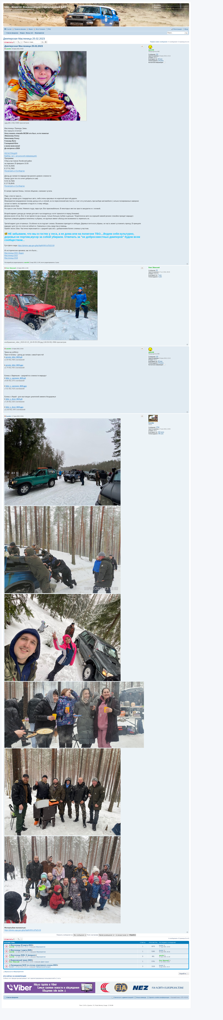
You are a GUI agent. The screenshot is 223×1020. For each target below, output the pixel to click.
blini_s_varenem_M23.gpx (16, 386)
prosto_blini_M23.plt (14, 357)
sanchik (151, 50)
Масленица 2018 (11, 258)
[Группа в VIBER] (49, 992)
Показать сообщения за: (65, 935)
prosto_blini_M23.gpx (14, 365)
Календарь (157, 5)
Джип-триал (45, 962)
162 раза (161, 432)
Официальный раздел (43, 967)
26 (157, 270)
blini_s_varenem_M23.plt (16, 378)
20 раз (160, 59)
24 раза (160, 60)
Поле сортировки (93, 935)
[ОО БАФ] (141, 992)
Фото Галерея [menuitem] (40, 29)
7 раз (160, 275)
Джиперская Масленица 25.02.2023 (24, 38)
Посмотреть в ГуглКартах (14, 171)
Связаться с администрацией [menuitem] (123, 997)
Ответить (8, 42)
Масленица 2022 (11, 255)
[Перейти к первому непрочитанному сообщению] (9, 945)
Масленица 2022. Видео (14, 253)
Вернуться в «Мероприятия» (14, 971)
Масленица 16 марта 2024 (21, 945)
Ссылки (9, 29)
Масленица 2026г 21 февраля (23, 955)
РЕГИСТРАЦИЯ (10, 153)
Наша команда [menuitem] (141, 997)
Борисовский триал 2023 (21, 960)
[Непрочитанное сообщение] (5, 48)
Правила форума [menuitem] (20, 29)
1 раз (160, 277)
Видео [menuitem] (31, 29)
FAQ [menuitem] (49, 29)
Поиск (186, 32)
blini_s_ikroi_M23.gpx (14, 407)
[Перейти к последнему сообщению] (164, 945)
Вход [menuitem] (186, 29)
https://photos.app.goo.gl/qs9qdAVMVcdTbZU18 (36, 245)
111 (157, 54)
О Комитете (157, 10)
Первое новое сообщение (158, 42)
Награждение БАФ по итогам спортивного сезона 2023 (34, 965)
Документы (157, 7)
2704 (157, 427)
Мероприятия (40, 947)
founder (151, 423)
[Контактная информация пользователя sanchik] (165, 62)
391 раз (160, 434)
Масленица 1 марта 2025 (21, 950)
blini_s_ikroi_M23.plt (14, 399)
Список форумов (12, 997)
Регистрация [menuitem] (177, 29)
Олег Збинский (154, 267)
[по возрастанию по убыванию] (122, 935)
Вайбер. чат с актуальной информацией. (20, 156)
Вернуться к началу (187, 264)
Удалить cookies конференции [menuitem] (159, 997)
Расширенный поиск (45, 42)
